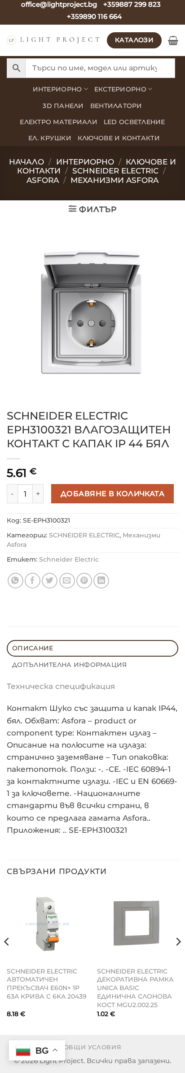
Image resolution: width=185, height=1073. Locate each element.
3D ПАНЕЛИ (63, 105)
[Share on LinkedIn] (101, 580)
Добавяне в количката (113, 493)
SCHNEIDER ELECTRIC (84, 535)
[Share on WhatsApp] (15, 580)
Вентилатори (116, 105)
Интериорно (57, 89)
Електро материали (58, 121)
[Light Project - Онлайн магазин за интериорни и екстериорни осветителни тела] (53, 40)
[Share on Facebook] (32, 580)
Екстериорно (120, 89)
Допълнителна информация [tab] (69, 664)
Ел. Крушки (49, 138)
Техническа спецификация (61, 686)
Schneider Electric (115, 170)
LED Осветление (134, 121)
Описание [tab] (32, 648)
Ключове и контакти (119, 138)
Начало (26, 161)
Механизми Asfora (114, 180)
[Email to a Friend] (67, 580)
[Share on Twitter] (49, 580)
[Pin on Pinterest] (84, 580)
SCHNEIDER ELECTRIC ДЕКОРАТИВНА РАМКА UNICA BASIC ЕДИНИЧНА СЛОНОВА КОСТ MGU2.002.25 (135, 988)
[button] (173, 40)
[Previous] (7, 960)
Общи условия (93, 1047)
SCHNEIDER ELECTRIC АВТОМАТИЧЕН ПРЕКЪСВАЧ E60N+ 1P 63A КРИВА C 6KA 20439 (47, 983)
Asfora (42, 180)
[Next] (177, 960)
